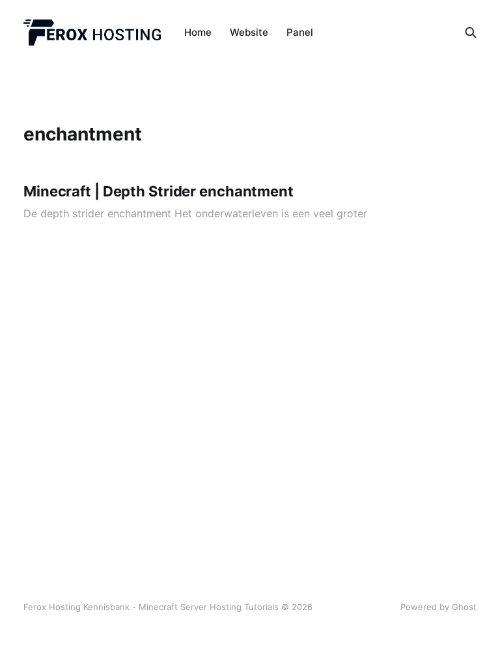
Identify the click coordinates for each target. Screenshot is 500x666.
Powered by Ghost (438, 607)
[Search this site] (470, 32)
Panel (299, 32)
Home (198, 32)
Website (249, 32)
